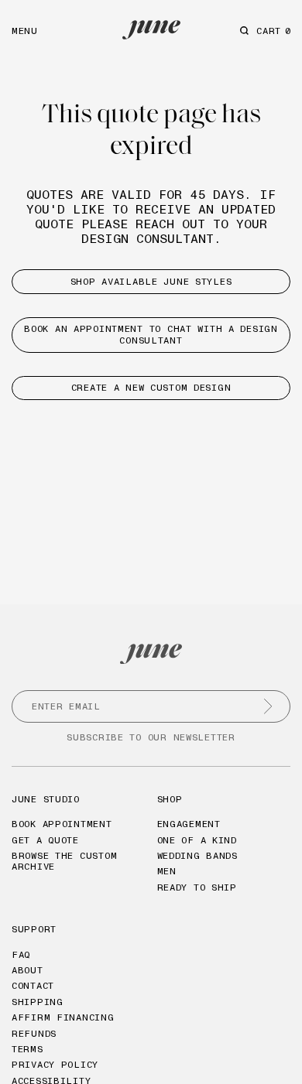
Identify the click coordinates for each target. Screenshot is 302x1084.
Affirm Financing (63, 1017)
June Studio (46, 799)
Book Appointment (62, 824)
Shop (170, 799)
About (27, 970)
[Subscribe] (268, 706)
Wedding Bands (197, 855)
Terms (27, 1049)
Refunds (34, 1033)
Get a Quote (45, 840)
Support (34, 929)
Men (167, 871)
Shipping (37, 1002)
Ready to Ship (197, 887)
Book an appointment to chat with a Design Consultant (151, 333)
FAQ (21, 954)
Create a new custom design (151, 387)
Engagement (189, 824)
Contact (33, 985)
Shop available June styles (151, 281)
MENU (25, 31)
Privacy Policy (55, 1064)
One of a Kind (197, 840)
